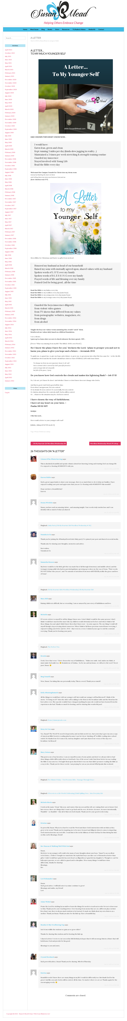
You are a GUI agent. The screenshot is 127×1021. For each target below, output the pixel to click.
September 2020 (11, 89)
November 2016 (10, 242)
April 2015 (8, 305)
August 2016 (9, 252)
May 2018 (8, 182)
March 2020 (9, 109)
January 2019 (9, 156)
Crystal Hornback (47, 957)
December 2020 (10, 79)
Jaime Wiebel (46, 902)
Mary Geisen (45, 752)
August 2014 (9, 324)
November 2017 (10, 202)
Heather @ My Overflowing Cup (52, 925)
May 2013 (8, 374)
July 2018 (8, 175)
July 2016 (8, 255)
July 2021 (8, 56)
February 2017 (10, 232)
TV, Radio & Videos (79, 29)
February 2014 (10, 344)
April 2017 (8, 225)
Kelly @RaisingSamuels (49, 693)
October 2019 (10, 126)
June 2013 (8, 371)
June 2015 (8, 298)
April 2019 (8, 146)
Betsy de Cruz (46, 729)
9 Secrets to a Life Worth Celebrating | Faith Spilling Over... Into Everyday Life (75, 793)
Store (57, 29)
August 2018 (9, 172)
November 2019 (10, 123)
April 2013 (8, 377)
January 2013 (9, 381)
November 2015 (10, 281)
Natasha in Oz (46, 534)
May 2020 (8, 103)
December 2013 (10, 351)
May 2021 (8, 63)
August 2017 (9, 212)
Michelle (44, 614)
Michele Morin (46, 802)
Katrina (43, 973)
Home (25, 29)
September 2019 (11, 129)
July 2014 (8, 328)
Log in (7, 392)
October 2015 (10, 285)
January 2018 (9, 195)
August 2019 (9, 132)
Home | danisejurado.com (57, 720)
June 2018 (8, 179)
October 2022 (10, 53)
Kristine (44, 823)
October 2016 (10, 245)
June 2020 (8, 99)
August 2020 (9, 93)
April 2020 (8, 106)
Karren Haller (46, 477)
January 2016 (9, 275)
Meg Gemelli (45, 677)
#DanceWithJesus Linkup (42, 432)
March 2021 (9, 70)
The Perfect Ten (53, 647)
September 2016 (10, 248)
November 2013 (10, 354)
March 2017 (9, 228)
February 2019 (10, 152)
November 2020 (10, 83)
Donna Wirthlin (47, 503)
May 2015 (8, 301)
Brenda (43, 656)
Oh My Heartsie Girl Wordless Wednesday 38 (49, 444)
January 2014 (9, 348)
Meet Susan (34, 29)
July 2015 (8, 295)
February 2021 (10, 73)
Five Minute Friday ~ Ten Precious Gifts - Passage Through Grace (71, 780)
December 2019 (10, 119)
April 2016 (8, 265)
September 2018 (10, 169)
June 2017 (8, 219)
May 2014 (8, 334)
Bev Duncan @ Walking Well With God (55, 846)
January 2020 (9, 116)
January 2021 (9, 76)
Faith (57, 41)
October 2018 (10, 165)
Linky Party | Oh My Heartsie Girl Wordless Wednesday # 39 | (69, 525)
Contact (101, 29)
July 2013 (8, 368)
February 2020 (10, 113)
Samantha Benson (47, 562)
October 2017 (10, 205)
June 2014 (8, 331)
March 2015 (9, 308)
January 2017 (9, 235)
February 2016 (10, 271)
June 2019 (8, 139)
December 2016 (10, 238)
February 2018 (10, 192)
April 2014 (8, 338)
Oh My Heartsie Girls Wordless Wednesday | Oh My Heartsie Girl (71, 590)
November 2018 (10, 162)
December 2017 (10, 199)
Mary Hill (44, 599)
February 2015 (10, 311)
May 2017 (8, 222)
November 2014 (10, 321)
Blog (43, 29)
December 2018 (10, 159)
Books (50, 29)
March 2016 (9, 268)
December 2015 (10, 278)
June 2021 (8, 60)
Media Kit (92, 29)
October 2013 (10, 358)
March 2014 (9, 341)
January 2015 (9, 314)
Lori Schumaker (47, 879)
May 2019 (8, 142)
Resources (65, 29)
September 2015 (10, 288)
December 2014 (10, 318)
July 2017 (8, 215)
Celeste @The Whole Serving (51, 459)
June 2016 (8, 258)
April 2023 (8, 50)
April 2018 (8, 185)
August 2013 (9, 364)
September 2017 (10, 209)
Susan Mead (43, 41)
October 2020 (10, 86)
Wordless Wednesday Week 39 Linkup (104, 444)
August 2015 (9, 291)
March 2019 (9, 149)
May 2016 (8, 262)
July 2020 (8, 96)
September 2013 (10, 361)
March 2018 (9, 189)
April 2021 (8, 66)
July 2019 (8, 136)
